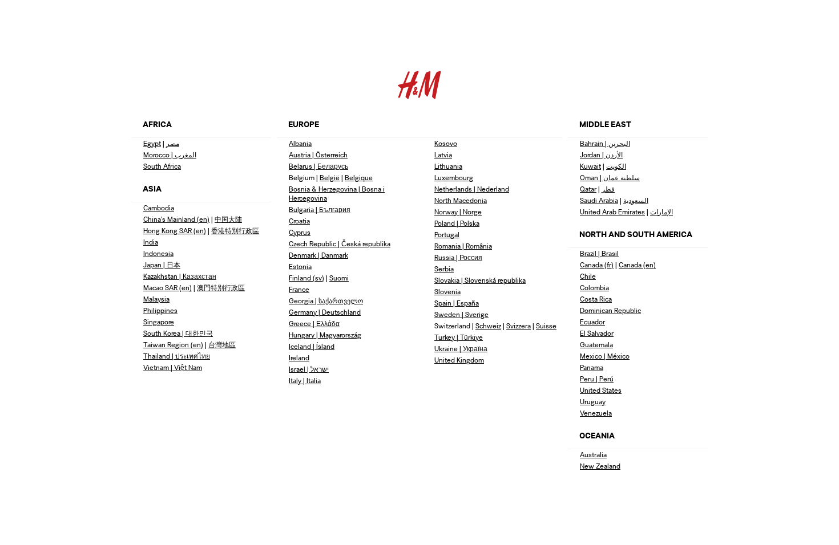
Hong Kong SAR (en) (174, 230)
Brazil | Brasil (599, 253)
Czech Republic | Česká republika (339, 243)
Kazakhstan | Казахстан (179, 276)
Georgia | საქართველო (326, 300)
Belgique (359, 177)
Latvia (443, 155)
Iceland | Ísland (311, 346)
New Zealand (600, 466)
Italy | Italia (305, 380)
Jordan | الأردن (601, 155)
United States (601, 390)
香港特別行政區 (235, 230)
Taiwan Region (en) (173, 344)
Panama (591, 367)
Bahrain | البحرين (605, 143)
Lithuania (448, 166)
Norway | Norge (458, 212)
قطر (608, 189)
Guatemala (596, 344)
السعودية (635, 200)
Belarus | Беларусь (318, 166)
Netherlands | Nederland (471, 189)
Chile (588, 276)
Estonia (300, 266)
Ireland (299, 357)
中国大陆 (228, 219)
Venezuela (596, 413)
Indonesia (158, 253)
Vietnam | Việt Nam (172, 367)
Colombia (594, 287)
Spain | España (456, 303)
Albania (300, 143)
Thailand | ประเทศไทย (176, 356)
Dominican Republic (610, 310)
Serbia (444, 269)
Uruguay (593, 401)
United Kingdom (459, 360)
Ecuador (592, 322)
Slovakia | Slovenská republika (480, 280)
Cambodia (158, 208)
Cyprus (299, 232)
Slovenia (447, 291)
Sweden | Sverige (461, 314)
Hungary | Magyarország (325, 335)
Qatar (588, 189)
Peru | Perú (597, 379)
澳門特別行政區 (221, 287)
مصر (172, 143)
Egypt (152, 143)
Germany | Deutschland (325, 312)
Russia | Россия (458, 257)
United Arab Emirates (612, 212)
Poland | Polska (456, 223)
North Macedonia (460, 200)
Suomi (339, 278)
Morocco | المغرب (169, 155)
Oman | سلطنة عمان (610, 177)
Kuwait (590, 166)
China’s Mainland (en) (176, 219)
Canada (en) (637, 265)
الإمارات (661, 212)
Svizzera (518, 326)
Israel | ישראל (309, 369)
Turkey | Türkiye (458, 337)
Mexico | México (605, 356)
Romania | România (463, 246)
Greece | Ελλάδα (314, 323)
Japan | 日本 (161, 265)
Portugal (446, 234)
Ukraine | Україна (460, 348)
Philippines (160, 310)
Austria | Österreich (318, 155)
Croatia (299, 221)
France (299, 289)
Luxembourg (453, 177)
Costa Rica (596, 299)
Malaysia (156, 299)
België (330, 177)
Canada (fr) (597, 265)
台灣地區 (222, 344)
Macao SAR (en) (167, 287)
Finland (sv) (306, 278)
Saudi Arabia (599, 200)
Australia (593, 454)
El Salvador (597, 333)
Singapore (158, 322)
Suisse (546, 326)
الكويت (616, 166)
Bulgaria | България (319, 209)
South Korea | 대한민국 (178, 333)
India (150, 242)
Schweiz (488, 326)
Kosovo (445, 143)
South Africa (162, 166)
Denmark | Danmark (318, 255)
